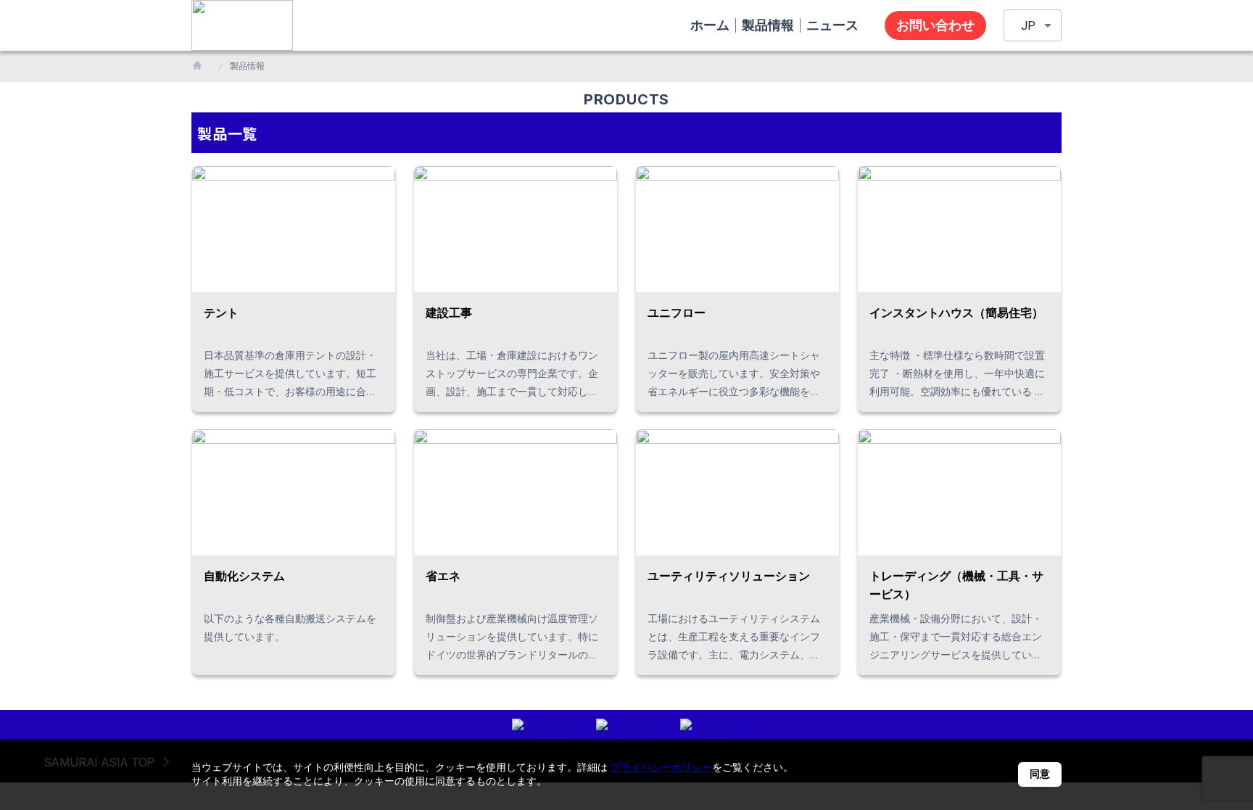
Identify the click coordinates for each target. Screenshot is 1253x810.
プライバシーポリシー (661, 767)
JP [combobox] (1028, 26)
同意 (1040, 774)
